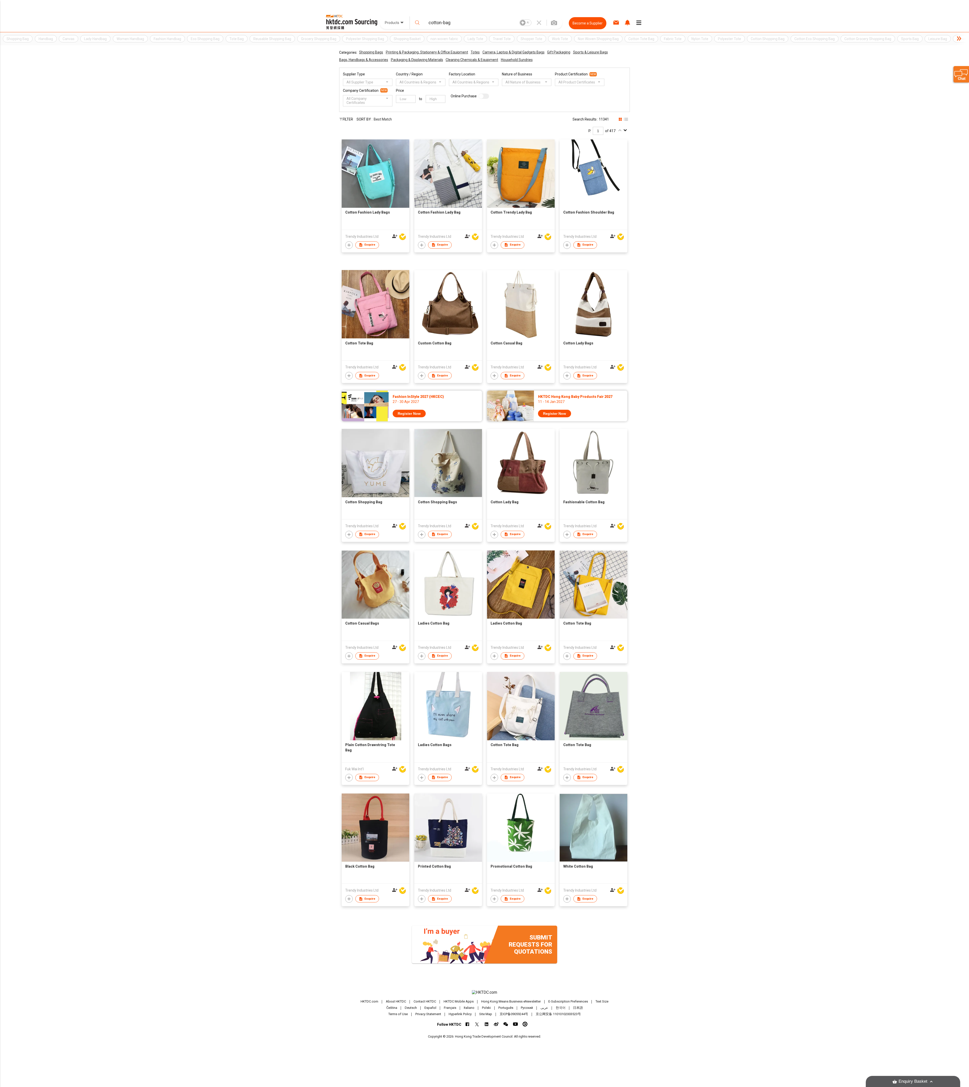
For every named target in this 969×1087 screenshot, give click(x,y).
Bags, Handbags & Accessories (363, 60)
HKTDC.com (369, 1001)
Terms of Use (398, 1014)
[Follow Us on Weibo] (496, 1024)
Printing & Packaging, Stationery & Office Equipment (427, 52)
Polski (486, 1008)
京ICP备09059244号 (514, 1014)
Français (450, 1008)
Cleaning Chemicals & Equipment (472, 60)
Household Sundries (517, 60)
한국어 (561, 1008)
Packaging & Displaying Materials (417, 60)
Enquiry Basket (913, 1081)
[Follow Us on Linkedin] (486, 1024)
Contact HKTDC (425, 1001)
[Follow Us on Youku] (525, 1024)
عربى (544, 1008)
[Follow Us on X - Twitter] (477, 1024)
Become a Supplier (588, 23)
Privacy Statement (428, 1014)
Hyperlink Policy (460, 1014)
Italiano (469, 1008)
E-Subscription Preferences (568, 1001)
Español (430, 1008)
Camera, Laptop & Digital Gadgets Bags (513, 52)
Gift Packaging (558, 52)
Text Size (602, 1001)
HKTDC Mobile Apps (459, 1001)
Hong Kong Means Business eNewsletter (511, 1001)
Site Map (485, 1014)
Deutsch (411, 1008)
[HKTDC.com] (484, 992)
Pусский (527, 1008)
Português (505, 1008)
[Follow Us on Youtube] (515, 1024)
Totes (475, 52)
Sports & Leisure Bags (590, 52)
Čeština (391, 1008)
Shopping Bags (371, 52)
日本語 (578, 1008)
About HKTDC (396, 1001)
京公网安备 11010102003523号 (558, 1014)
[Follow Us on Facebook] (467, 1024)
